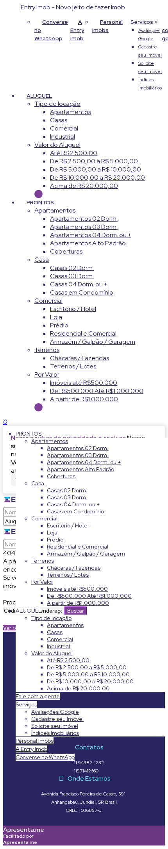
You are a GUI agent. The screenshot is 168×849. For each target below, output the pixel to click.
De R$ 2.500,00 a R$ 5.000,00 (94, 161)
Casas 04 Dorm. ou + (78, 284)
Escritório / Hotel (73, 309)
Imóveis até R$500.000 (83, 383)
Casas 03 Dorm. (72, 276)
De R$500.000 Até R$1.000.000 (96, 391)
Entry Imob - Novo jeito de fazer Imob (73, 7)
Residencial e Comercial (83, 333)
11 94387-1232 (89, 763)
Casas (58, 120)
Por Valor (46, 374)
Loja (56, 317)
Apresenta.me (23, 830)
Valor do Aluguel (57, 145)
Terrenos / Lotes (73, 366)
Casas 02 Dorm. (72, 268)
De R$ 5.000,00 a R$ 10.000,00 (95, 169)
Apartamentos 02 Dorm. (84, 218)
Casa (41, 260)
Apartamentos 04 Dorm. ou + (90, 235)
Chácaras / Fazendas (79, 358)
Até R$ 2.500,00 (73, 153)
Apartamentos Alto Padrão (88, 243)
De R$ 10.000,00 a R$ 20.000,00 (97, 177)
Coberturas (66, 251)
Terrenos (46, 350)
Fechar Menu (38, 407)
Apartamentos (70, 112)
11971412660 (86, 771)
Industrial (62, 136)
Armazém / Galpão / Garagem (92, 342)
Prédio (59, 325)
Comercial (64, 128)
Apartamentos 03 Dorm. (84, 227)
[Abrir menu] (2, 422)
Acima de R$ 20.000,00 (84, 186)
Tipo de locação (57, 104)
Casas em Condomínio (81, 292)
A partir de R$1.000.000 (84, 399)
